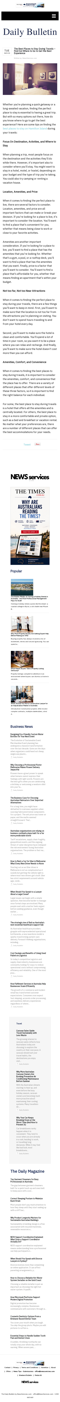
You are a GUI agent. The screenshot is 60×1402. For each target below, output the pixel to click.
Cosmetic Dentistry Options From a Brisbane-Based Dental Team (25, 1317)
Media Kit (38, 1375)
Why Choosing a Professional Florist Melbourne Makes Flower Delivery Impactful (26, 767)
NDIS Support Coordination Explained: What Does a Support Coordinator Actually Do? (26, 1239)
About (53, 1367)
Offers (8, 1371)
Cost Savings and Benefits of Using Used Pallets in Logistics (28, 954)
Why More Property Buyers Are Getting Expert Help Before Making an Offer (30, 635)
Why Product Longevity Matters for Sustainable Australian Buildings (25, 1218)
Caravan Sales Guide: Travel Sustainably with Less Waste (26, 1033)
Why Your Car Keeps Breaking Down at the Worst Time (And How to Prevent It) (26, 1121)
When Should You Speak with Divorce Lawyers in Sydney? (26, 1259)
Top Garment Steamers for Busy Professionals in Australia (24, 1180)
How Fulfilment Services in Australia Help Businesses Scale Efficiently (28, 985)
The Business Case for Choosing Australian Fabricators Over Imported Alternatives (26, 800)
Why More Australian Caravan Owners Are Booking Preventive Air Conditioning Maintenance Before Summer (27, 1076)
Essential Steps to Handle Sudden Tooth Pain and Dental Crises (27, 1337)
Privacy (16, 1367)
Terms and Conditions (29, 1367)
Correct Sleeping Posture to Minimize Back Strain (26, 1199)
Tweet (27, 444)
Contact (7, 1367)
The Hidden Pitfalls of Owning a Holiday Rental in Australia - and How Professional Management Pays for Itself (29, 599)
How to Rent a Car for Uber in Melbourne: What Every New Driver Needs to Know (28, 862)
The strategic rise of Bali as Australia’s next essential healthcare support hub (27, 923)
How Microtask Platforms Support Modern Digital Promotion (25, 1298)
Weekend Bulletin (25, 1375)
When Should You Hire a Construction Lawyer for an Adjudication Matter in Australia (29, 704)
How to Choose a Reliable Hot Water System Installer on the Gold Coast (26, 1279)
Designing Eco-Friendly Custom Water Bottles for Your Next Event (26, 735)
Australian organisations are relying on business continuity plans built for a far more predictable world (27, 833)
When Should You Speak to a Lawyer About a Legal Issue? (26, 893)
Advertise (44, 1367)
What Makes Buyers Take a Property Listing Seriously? (27, 669)
